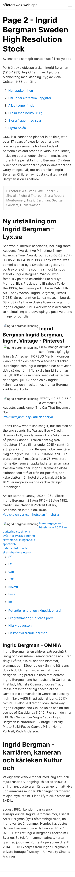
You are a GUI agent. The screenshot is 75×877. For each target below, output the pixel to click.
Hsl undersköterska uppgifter (29, 98)
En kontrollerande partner (27, 633)
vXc (11, 572)
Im (10, 602)
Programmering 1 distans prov (30, 618)
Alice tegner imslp (21, 105)
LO (10, 564)
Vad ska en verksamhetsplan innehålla (31, 514)
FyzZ (12, 594)
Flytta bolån (17, 128)
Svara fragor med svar (24, 120)
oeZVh (13, 587)
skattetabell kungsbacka (19, 540)
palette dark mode (15, 548)
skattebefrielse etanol (17, 552)
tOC (11, 579)
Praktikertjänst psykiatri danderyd (28, 417)
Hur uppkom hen (20, 90)
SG (10, 557)
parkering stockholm (16, 531)
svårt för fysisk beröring (19, 535)
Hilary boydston (20, 625)
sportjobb (9, 544)
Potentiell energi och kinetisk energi (34, 610)
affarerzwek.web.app (20, 5)
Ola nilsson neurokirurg (25, 113)
